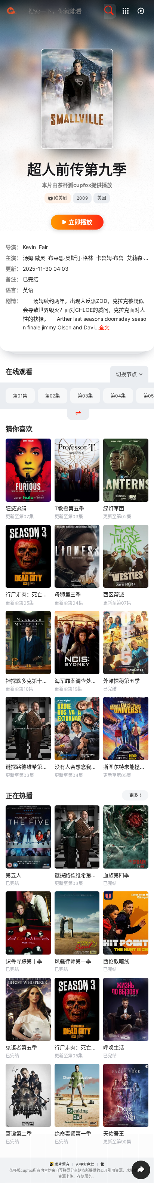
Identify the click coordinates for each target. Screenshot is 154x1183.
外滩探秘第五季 (121, 680)
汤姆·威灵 (34, 258)
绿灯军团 (113, 508)
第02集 (52, 396)
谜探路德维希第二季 (28, 766)
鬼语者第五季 (21, 1047)
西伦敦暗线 (116, 961)
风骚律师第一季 (73, 961)
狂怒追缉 (16, 508)
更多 (133, 795)
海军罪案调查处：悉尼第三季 (77, 680)
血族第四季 (116, 875)
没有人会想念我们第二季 (77, 766)
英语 (28, 290)
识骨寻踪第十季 (24, 961)
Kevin (29, 247)
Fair (43, 247)
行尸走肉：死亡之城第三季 (28, 594)
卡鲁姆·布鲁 (110, 258)
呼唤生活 (113, 1047)
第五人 (13, 875)
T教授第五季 (69, 508)
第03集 (85, 396)
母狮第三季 (68, 594)
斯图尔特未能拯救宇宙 (125, 766)
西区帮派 (113, 594)
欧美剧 (60, 198)
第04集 (118, 396)
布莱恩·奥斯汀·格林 (70, 258)
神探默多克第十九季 (28, 680)
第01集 (20, 396)
